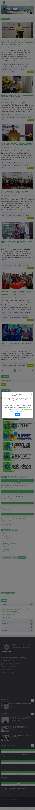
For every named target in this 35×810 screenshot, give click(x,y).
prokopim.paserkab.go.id (17, 402)
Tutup (17, 414)
